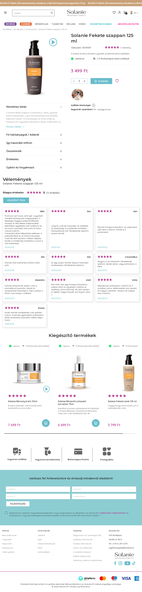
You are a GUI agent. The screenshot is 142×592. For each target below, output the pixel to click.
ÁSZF (40, 548)
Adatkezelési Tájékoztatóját (112, 513)
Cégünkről (6, 539)
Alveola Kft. (114, 530)
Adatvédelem (44, 552)
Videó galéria (8, 552)
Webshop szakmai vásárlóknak (87, 560)
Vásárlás (77, 530)
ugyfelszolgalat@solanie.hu (121, 548)
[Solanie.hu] (75, 13)
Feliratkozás (18, 503)
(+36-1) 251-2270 (120, 543)
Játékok (41, 535)
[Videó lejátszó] (53, 42)
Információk (44, 530)
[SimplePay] (108, 580)
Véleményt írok (16, 200)
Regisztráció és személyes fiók (87, 535)
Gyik (40, 539)
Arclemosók (31, 29)
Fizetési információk (82, 543)
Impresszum (7, 548)
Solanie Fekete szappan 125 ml (53, 29)
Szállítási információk (82, 539)
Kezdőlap (7, 29)
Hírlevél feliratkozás (46, 543)
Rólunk (5, 530)
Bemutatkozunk (9, 535)
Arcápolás (18, 29)
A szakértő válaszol (82, 552)
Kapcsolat (7, 543)
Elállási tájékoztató (82, 556)
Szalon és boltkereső (82, 548)
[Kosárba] (46, 423)
